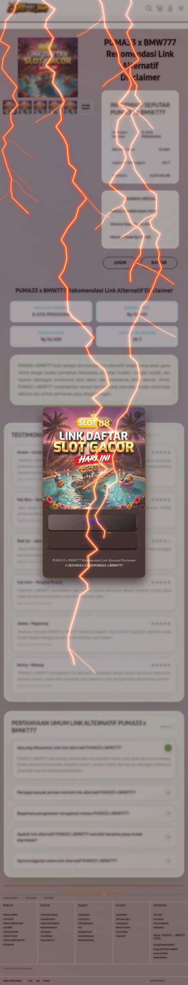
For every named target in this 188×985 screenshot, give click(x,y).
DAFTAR (92, 540)
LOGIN (92, 522)
